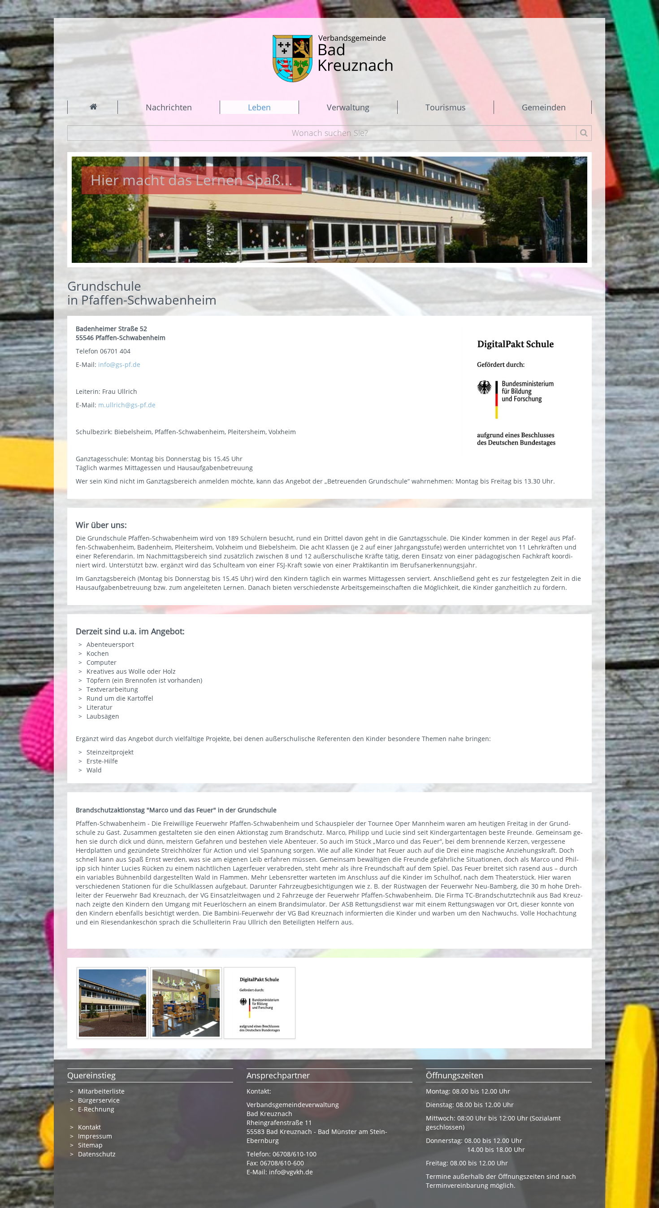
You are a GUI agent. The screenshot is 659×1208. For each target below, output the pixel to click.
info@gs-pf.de (119, 364)
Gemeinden (544, 107)
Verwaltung (348, 107)
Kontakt (89, 1127)
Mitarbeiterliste (101, 1091)
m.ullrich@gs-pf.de (127, 405)
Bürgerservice (99, 1100)
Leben (259, 107)
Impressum (95, 1136)
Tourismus (445, 107)
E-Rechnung (96, 1109)
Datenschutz (97, 1154)
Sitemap (90, 1145)
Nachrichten (169, 107)
